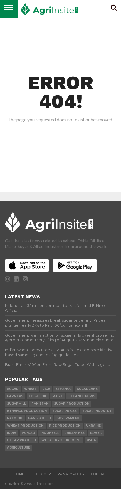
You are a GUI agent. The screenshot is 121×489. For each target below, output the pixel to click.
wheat (30, 389)
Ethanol (63, 389)
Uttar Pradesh (21, 440)
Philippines (74, 433)
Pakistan (39, 403)
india (11, 433)
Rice (46, 389)
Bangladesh (39, 418)
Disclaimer (41, 474)
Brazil (96, 433)
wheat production (25, 425)
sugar (13, 389)
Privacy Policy (71, 474)
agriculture (18, 447)
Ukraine (93, 425)
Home (19, 474)
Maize (57, 396)
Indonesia (50, 433)
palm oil (15, 418)
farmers (15, 396)
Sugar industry (97, 411)
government (68, 418)
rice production (64, 425)
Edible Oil (38, 396)
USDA (91, 440)
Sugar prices (64, 411)
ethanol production (27, 411)
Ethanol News (81, 396)
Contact (99, 474)
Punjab (28, 433)
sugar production (71, 403)
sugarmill (16, 403)
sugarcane (87, 389)
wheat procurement (61, 440)
